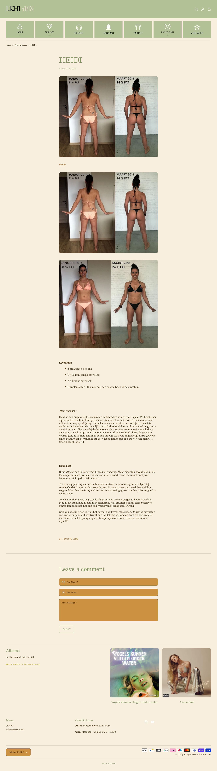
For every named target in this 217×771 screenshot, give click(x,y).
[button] (196, 9)
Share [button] (62, 164)
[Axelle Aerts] (21, 9)
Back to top (108, 763)
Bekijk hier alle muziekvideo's (23, 664)
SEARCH (10, 726)
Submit (66, 629)
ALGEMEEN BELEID (15, 729)
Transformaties (21, 45)
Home (8, 45)
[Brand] (134, 672)
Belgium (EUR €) (16, 752)
